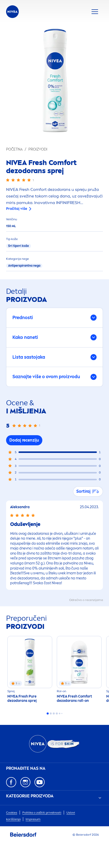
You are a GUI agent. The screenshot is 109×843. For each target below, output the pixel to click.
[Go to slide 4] (57, 713)
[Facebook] (11, 782)
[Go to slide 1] (48, 713)
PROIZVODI (37, 149)
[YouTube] (39, 782)
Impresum (33, 819)
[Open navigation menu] (95, 12)
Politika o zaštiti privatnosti (41, 812)
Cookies (11, 812)
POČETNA (14, 149)
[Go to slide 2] (51, 713)
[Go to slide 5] (59, 713)
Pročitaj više (16, 209)
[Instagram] (25, 782)
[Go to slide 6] (61, 713)
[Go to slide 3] (54, 713)
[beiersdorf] (23, 834)
